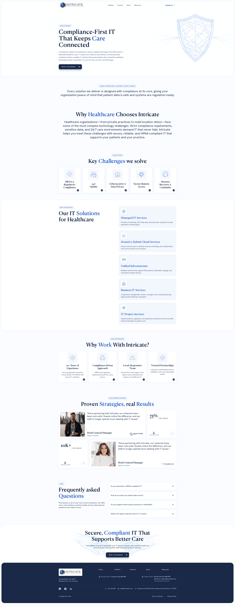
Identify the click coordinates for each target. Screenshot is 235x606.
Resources (137, 5)
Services (120, 5)
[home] (72, 5)
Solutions (111, 5)
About (129, 5)
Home (101, 569)
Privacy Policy (171, 596)
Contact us (169, 5)
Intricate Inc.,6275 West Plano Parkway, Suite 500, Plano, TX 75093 (156, 588)
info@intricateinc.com (126, 588)
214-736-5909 (111, 588)
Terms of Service (157, 596)
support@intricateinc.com (168, 579)
